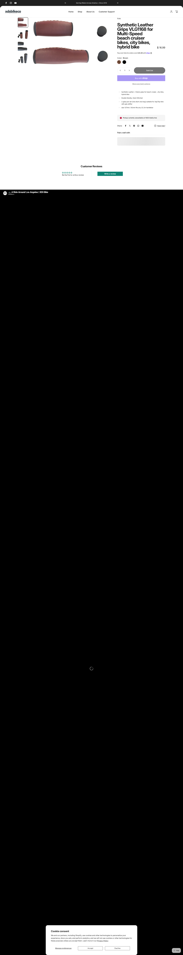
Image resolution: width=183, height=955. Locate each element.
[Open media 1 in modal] (70, 42)
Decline (117, 948)
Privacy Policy (102, 941)
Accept (90, 948)
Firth (119, 19)
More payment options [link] (141, 84)
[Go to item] (23, 22)
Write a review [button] (110, 174)
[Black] (124, 62)
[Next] (117, 3)
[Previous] (65, 3)
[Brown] (119, 62)
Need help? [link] (161, 126)
